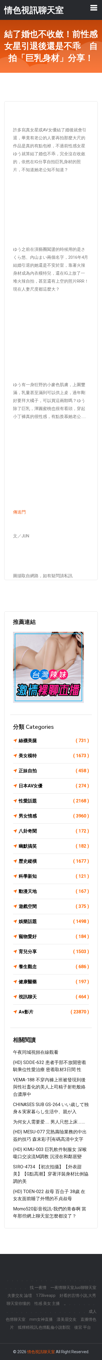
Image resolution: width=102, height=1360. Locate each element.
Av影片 (54, 1012)
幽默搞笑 (54, 846)
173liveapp (46, 1295)
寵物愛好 (54, 936)
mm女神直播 (41, 1319)
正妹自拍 (54, 770)
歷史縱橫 (54, 861)
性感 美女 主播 (47, 1303)
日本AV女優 (54, 785)
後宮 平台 (82, 1327)
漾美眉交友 (66, 1319)
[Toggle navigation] (94, 8)
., (64, 1303)
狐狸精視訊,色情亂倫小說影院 (44, 1327)
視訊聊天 (54, 996)
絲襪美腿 (54, 740)
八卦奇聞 (54, 831)
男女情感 (54, 816)
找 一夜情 (38, 1287)
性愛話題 (54, 801)
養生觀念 (54, 966)
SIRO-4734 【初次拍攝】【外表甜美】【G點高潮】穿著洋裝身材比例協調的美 (50, 1174)
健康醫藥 (54, 981)
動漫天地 (54, 891)
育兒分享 (54, 951)
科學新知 (54, 876)
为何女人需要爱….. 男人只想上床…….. (49, 1122)
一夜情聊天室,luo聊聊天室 (73, 1287)
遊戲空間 (54, 906)
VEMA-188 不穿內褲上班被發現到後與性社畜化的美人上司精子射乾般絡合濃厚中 (49, 1087)
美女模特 (54, 755)
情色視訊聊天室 (41, 1351)
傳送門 (19, 512)
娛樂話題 (54, 921)
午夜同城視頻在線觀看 (35, 1052)
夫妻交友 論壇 (19, 1295)
